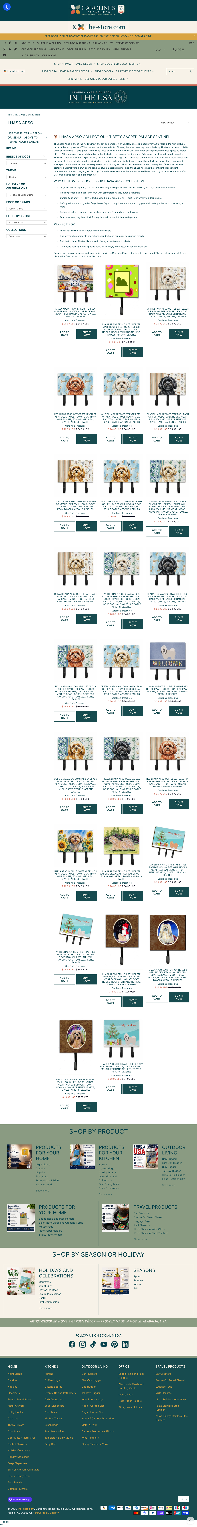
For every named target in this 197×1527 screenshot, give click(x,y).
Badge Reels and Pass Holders (56, 1218)
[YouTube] (104, 1344)
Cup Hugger (169, 1166)
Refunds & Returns (77, 43)
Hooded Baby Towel (19, 1476)
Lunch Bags (51, 1424)
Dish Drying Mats (109, 1184)
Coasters (13, 1418)
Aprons (103, 1164)
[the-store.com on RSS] (9, 49)
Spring (137, 1276)
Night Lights (43, 1164)
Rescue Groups (99, 49)
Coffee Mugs (106, 1168)
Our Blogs (49, 55)
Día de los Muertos (50, 1293)
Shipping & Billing (49, 43)
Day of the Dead (48, 1289)
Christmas (45, 1281)
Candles (40, 1168)
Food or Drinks (18, 202)
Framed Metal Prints (47, 1180)
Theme (11, 170)
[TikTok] (93, 1344)
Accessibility (30, 55)
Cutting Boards (108, 1172)
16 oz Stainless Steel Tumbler (151, 1233)
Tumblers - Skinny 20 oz (59, 1437)
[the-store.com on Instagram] (15, 43)
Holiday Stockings (18, 1456)
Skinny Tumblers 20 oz (95, 1444)
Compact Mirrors (18, 1488)
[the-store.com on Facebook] (9, 43)
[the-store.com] (14, 71)
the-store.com (26, 1508)
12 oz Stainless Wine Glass (149, 1229)
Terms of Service (127, 43)
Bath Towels (15, 1482)
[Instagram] (82, 1344)
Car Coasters (141, 1213)
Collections (16, 229)
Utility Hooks (15, 1412)
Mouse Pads (46, 1226)
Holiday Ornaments (19, 1450)
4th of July (45, 1285)
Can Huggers (169, 1158)
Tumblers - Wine (54, 1431)
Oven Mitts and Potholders (60, 1392)
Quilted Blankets (17, 1444)
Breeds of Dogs (18, 156)
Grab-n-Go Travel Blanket (148, 1217)
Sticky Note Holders (50, 1234)
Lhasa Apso (14, 163)
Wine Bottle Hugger (173, 1174)
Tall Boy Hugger (171, 1170)
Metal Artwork (44, 1184)
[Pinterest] (114, 1344)
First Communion (49, 1301)
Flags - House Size (92, 1412)
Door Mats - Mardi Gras (21, 1437)
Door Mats (14, 1431)
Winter (137, 1284)
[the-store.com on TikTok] (15, 49)
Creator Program (33, 49)
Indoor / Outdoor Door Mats (98, 1418)
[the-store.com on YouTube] (4, 55)
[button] (74, 64)
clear (44, 155)
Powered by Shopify (47, 1512)
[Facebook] (72, 1344)
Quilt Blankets (142, 1225)
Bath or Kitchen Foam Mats (23, 1469)
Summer (138, 1280)
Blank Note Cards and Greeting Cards (61, 1222)
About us (27, 43)
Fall (136, 1288)
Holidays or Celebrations (16, 186)
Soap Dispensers (109, 1188)
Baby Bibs (50, 1444)
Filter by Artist (18, 216)
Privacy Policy (103, 43)
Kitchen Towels (53, 1418)
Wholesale (56, 49)
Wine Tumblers (90, 1437)
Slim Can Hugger (172, 1162)
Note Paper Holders (50, 1230)
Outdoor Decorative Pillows (98, 1431)
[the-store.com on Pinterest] (4, 49)
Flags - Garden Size (173, 1178)
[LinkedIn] (125, 1344)
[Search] (190, 71)
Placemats (42, 1176)
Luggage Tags (142, 1221)
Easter (42, 1297)
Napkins (40, 1172)
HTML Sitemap (122, 49)
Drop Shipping (76, 49)
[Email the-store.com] (4, 43)
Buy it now (86, 334)
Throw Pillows (16, 1424)
